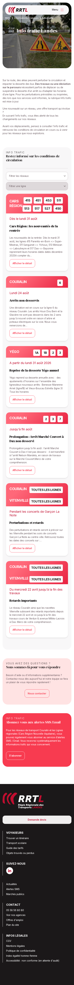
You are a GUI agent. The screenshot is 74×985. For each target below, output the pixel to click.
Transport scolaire (16, 843)
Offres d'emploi (14, 920)
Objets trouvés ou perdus (20, 853)
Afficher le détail (22, 263)
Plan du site (12, 925)
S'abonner (15, 755)
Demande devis (37, 819)
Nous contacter (37, 693)
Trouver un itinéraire (17, 838)
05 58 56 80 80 (15, 910)
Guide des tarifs (14, 848)
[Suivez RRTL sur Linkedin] (11, 870)
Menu (58, 10)
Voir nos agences (15, 915)
